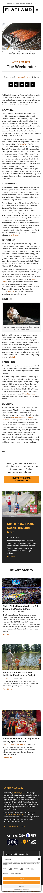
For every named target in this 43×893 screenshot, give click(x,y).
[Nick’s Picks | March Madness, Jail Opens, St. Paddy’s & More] (21, 591)
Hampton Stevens (23, 77)
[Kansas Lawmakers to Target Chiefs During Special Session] (21, 723)
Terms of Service (34, 891)
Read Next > (11, 556)
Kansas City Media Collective (14, 814)
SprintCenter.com (29, 394)
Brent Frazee (9, 678)
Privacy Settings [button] (8, 891)
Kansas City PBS (18, 793)
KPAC (12, 357)
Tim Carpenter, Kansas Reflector (15, 744)
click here (14, 235)
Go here (11, 291)
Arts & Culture (21, 62)
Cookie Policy (25, 891)
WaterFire (23, 144)
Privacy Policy (17, 891)
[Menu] (37, 10)
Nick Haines (8, 612)
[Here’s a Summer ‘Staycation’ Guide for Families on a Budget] (21, 657)
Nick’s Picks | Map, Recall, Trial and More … (20, 528)
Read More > (7, 634)
